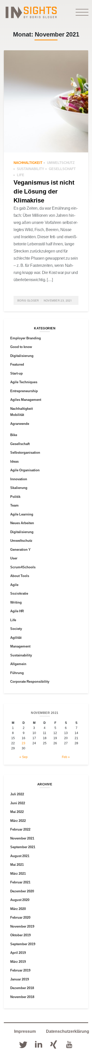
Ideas (14, 461)
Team (14, 505)
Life (20, 175)
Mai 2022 (17, 811)
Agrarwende (19, 423)
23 (23, 743)
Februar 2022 (20, 829)
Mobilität (17, 414)
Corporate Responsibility (29, 681)
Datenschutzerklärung (67, 1031)
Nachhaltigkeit (28, 162)
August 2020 (19, 899)
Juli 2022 (17, 794)
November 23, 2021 (58, 300)
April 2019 (18, 952)
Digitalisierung (21, 355)
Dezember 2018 (22, 988)
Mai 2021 (17, 864)
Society (16, 628)
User (13, 558)
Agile (14, 584)
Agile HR (17, 611)
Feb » (66, 757)
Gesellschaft (62, 168)
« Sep (23, 757)
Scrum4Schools (23, 567)
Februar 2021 (20, 882)
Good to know (21, 346)
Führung (17, 672)
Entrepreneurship (24, 391)
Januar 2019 (19, 979)
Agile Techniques (23, 382)
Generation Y (20, 549)
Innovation (18, 479)
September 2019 (22, 944)
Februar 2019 (20, 970)
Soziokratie (19, 593)
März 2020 (18, 908)
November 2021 (22, 838)
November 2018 (22, 996)
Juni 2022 (17, 803)
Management (20, 646)
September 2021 (22, 847)
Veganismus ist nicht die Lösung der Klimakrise (44, 191)
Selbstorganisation (25, 452)
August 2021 (19, 856)
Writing (16, 602)
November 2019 (22, 926)
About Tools (19, 575)
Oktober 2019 (20, 935)
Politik (15, 496)
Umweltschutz (61, 162)
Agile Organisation (25, 470)
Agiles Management (25, 399)
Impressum (25, 1031)
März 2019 (18, 961)
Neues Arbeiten (22, 523)
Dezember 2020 (22, 891)
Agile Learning (21, 514)
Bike (13, 435)
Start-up (16, 373)
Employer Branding (25, 338)
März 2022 (18, 820)
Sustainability (30, 168)
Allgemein (18, 664)
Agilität (15, 637)
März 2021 (18, 873)
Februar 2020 (20, 917)
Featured (17, 364)
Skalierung (18, 487)
